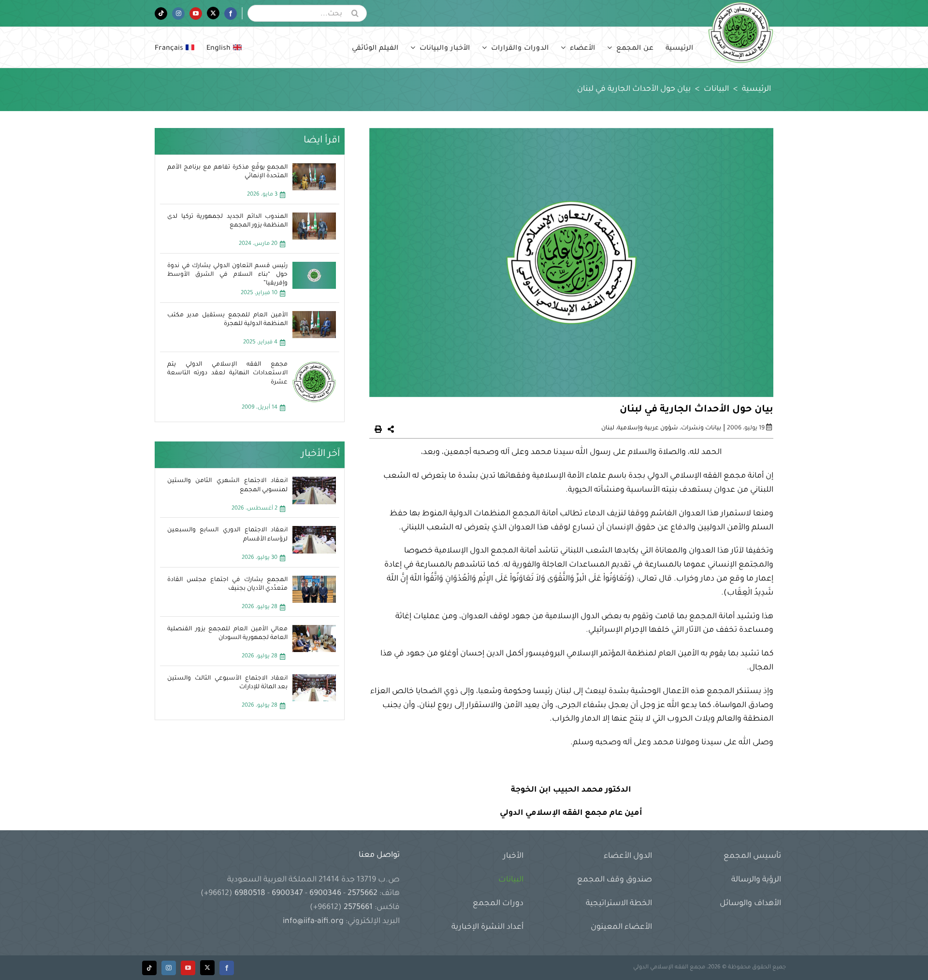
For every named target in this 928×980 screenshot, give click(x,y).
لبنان (607, 428)
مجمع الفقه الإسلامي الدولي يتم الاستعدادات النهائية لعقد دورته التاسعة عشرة (227, 373)
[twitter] (207, 967)
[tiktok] (149, 968)
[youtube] (188, 968)
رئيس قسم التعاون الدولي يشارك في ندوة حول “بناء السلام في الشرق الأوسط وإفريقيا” (227, 275)
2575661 (358, 907)
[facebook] (226, 968)
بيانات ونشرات (701, 428)
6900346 (325, 893)
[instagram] (168, 968)
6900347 (287, 893)
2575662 (362, 893)
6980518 (249, 893)
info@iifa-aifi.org (313, 921)
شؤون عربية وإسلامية (647, 428)
